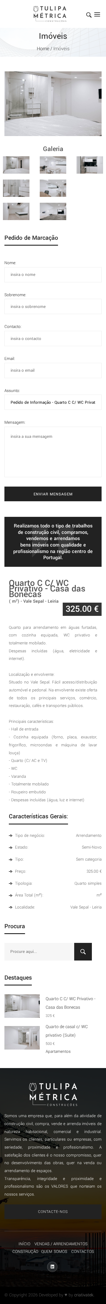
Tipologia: (23, 883)
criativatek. (84, 1295)
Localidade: (24, 907)
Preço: (20, 871)
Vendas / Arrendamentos (60, 1244)
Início (24, 1244)
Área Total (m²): (28, 895)
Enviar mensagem (53, 494)
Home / (45, 48)
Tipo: (19, 859)
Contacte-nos (53, 1211)
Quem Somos (54, 1251)
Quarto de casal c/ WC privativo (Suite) (67, 1035)
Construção (25, 1251)
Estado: (21, 847)
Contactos (82, 1251)
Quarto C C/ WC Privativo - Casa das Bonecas (70, 1007)
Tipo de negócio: (29, 835)
